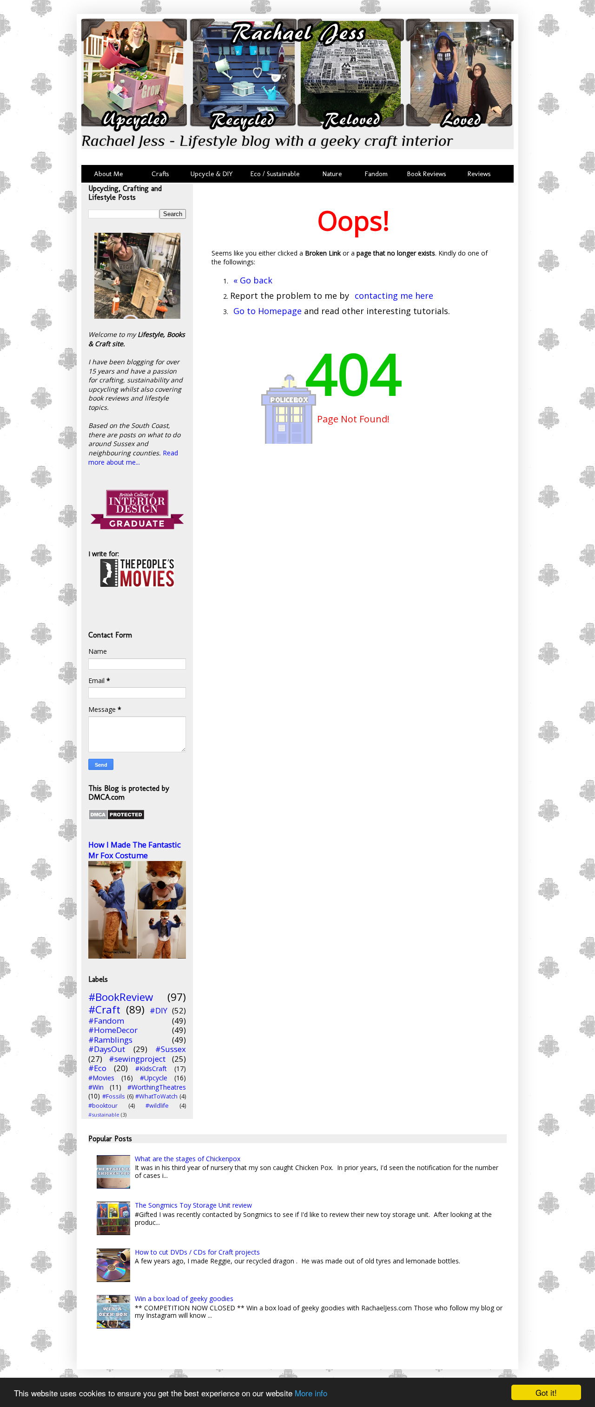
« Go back (252, 280)
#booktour (103, 1106)
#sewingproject (137, 1058)
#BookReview (120, 997)
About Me (108, 174)
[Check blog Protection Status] (116, 817)
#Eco (97, 1068)
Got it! (546, 1392)
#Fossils (113, 1096)
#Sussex (170, 1049)
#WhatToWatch (156, 1096)
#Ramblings (110, 1039)
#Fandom (106, 1020)
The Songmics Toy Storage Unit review (193, 1205)
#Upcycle (153, 1077)
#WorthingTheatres (156, 1087)
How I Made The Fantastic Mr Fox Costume (134, 850)
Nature (332, 174)
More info (311, 1393)
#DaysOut (106, 1049)
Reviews (477, 174)
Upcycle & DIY (214, 174)
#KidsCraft (151, 1068)
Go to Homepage (267, 310)
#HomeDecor (113, 1030)
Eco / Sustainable (277, 174)
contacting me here (394, 295)
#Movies (101, 1077)
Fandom (376, 174)
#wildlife (157, 1106)
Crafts (159, 174)
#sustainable (103, 1114)
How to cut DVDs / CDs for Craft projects (197, 1252)
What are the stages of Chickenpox (187, 1158)
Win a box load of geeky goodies (184, 1298)
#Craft (104, 1009)
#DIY (158, 1010)
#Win (96, 1087)
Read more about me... (133, 457)
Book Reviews (426, 174)
